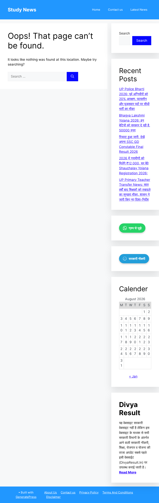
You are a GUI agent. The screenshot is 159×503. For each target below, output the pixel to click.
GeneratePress (26, 497)
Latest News (138, 9)
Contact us (115, 9)
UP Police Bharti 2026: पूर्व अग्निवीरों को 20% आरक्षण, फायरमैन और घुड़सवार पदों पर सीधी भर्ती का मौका (134, 99)
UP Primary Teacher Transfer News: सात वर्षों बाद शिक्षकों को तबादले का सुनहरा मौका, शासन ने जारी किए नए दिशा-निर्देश (134, 189)
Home (96, 9)
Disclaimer (53, 497)
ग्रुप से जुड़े (135, 228)
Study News (22, 10)
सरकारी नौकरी (137, 259)
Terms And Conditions (117, 492)
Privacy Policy (89, 492)
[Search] (72, 76)
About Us (50, 492)
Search (124, 33)
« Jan (133, 376)
